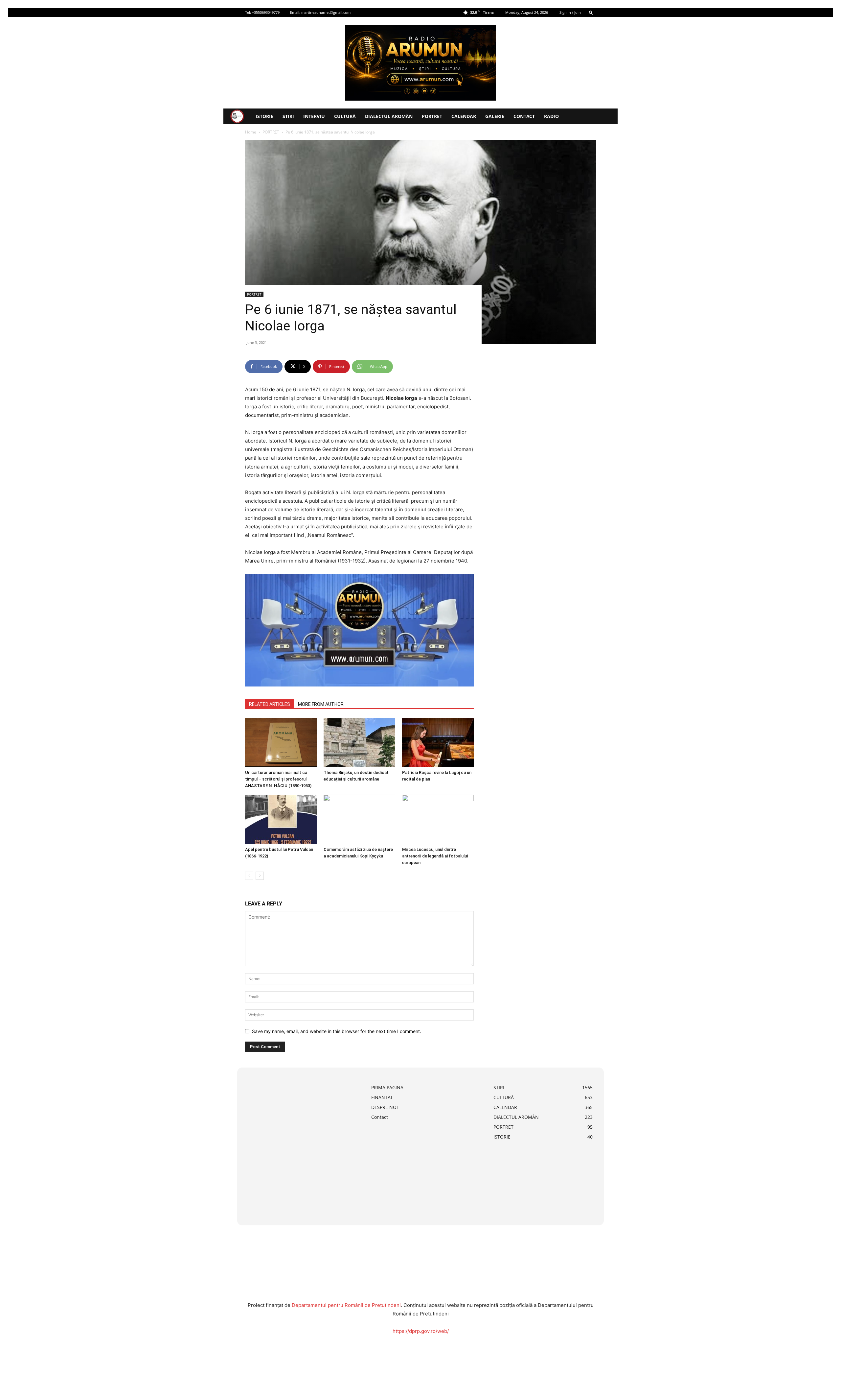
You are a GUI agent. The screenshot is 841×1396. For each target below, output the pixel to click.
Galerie (494, 116)
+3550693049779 (266, 12)
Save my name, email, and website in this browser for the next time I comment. (336, 1031)
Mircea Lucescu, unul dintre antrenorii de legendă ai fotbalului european (435, 856)
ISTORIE (264, 116)
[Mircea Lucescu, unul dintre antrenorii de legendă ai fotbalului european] (438, 819)
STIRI (288, 116)
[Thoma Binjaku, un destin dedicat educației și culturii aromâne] (359, 742)
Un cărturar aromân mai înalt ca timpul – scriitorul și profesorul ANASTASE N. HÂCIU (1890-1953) (278, 779)
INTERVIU (314, 116)
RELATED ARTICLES (269, 704)
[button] (591, 12)
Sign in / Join (570, 12)
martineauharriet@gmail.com (326, 12)
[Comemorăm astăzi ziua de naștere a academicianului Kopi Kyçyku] (359, 819)
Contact (524, 116)
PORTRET (432, 116)
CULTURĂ (345, 116)
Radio (551, 116)
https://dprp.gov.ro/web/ (421, 1331)
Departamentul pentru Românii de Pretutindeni (346, 1305)
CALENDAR (463, 116)
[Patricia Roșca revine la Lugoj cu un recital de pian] (438, 742)
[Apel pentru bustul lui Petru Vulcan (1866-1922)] (281, 819)
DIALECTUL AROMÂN (389, 116)
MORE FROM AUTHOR (321, 704)
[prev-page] (249, 876)
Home (250, 132)
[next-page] (260, 876)
